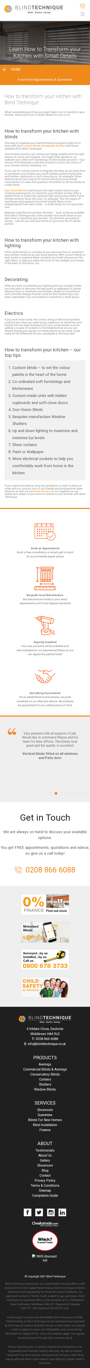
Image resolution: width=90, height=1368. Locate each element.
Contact (45, 1175)
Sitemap (45, 1191)
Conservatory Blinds (45, 1074)
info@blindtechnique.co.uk (47, 1044)
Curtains (45, 1079)
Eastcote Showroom (41, 491)
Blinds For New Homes (45, 1120)
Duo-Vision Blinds (15, 190)
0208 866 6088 (50, 870)
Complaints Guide (45, 1196)
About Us (45, 1155)
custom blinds (31, 145)
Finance (45, 1130)
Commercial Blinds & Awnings (45, 1069)
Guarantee (45, 1115)
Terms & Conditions (45, 1185)
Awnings (45, 1064)
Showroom (45, 1110)
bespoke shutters (55, 145)
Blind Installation (45, 1125)
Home (16, 69)
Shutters (45, 1084)
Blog (45, 1170)
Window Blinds (45, 1089)
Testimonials (45, 1150)
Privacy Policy (45, 1180)
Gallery (45, 1160)
